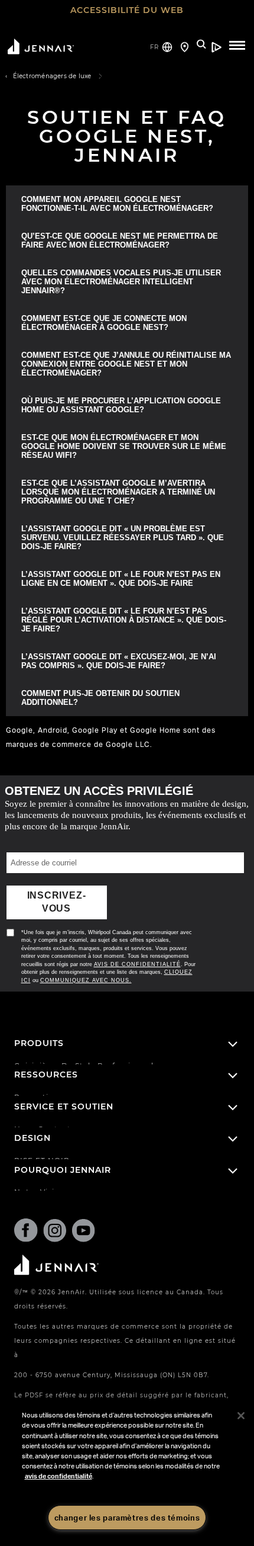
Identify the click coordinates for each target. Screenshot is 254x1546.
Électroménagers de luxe (52, 76)
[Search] (202, 45)
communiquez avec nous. (85, 967)
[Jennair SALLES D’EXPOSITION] (184, 42)
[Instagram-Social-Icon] (55, 1219)
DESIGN (32, 1125)
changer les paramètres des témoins (127, 1517)
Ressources (46, 1061)
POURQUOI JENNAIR (62, 1156)
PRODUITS (39, 1030)
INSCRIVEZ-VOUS (56, 895)
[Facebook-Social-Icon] (26, 1219)
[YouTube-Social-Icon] (83, 1219)
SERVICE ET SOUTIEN (63, 1093)
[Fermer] (241, 1416)
